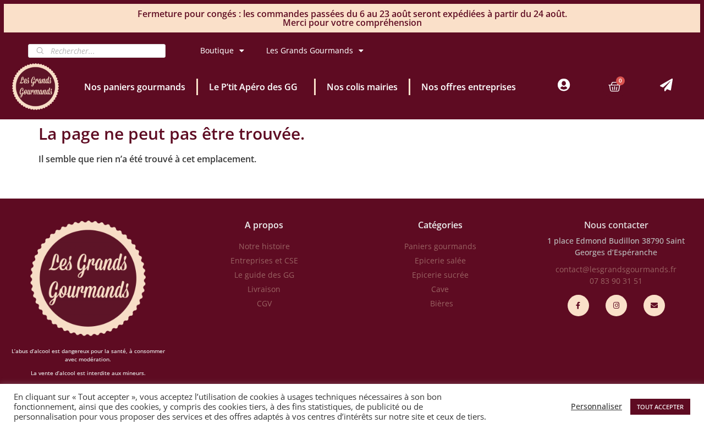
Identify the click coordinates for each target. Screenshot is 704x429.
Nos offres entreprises (468, 87)
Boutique (217, 50)
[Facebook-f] (578, 305)
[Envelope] (654, 305)
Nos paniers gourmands (134, 87)
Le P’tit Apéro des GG (253, 87)
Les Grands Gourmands (309, 50)
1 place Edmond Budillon (593, 240)
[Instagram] (616, 305)
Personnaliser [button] (596, 406)
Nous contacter (616, 225)
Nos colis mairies (362, 87)
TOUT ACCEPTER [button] (660, 407)
